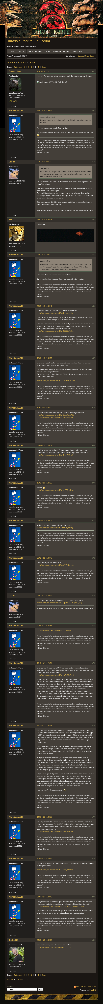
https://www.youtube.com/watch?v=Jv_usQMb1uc (55, 313)
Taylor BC (13, 940)
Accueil (21, 51)
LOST (32, 62)
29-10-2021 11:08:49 (44, 725)
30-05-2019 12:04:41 (44, 306)
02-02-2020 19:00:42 (44, 445)
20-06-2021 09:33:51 (44, 626)
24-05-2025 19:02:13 (44, 940)
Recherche (57, 51)
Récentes (80, 56)
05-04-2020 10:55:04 (44, 520)
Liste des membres (35, 51)
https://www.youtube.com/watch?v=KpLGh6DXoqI (55, 947)
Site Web (14, 101)
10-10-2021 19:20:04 (44, 663)
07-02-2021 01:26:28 (44, 595)
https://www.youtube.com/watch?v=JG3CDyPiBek (55, 331)
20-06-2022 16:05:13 (44, 858)
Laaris (12, 162)
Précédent (18, 67)
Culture (22, 62)
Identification (77, 51)
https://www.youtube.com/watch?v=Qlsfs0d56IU (54, 630)
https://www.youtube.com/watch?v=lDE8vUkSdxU (55, 455)
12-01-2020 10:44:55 (44, 408)
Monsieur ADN (16, 110)
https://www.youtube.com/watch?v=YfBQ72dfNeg (55, 870)
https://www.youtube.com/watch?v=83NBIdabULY (55, 417)
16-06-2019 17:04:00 (44, 358)
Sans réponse (90, 56)
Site (12, 51)
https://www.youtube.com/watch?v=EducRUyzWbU (55, 415)
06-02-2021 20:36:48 (44, 558)
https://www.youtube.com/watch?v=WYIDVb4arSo (55, 565)
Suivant (44, 67)
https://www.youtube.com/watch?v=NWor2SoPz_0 (55, 675)
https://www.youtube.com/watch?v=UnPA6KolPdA (55, 490)
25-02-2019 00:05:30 (44, 162)
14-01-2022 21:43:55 (44, 817)
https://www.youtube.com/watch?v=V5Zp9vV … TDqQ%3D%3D (60, 906)
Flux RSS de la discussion (86, 987)
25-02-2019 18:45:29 (44, 255)
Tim (10, 220)
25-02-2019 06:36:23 (44, 220)
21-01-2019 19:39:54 (44, 110)
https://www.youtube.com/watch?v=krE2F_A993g (55, 528)
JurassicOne (15, 71)
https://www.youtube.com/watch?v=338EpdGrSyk (55, 831)
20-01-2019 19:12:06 (44, 71)
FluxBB (92, 990)
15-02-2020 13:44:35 (44, 483)
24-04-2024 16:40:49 (44, 897)
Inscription (67, 51)
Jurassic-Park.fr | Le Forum (28, 41)
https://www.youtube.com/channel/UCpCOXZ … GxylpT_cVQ (59, 603)
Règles (47, 51)
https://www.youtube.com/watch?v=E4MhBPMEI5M (56, 381)
